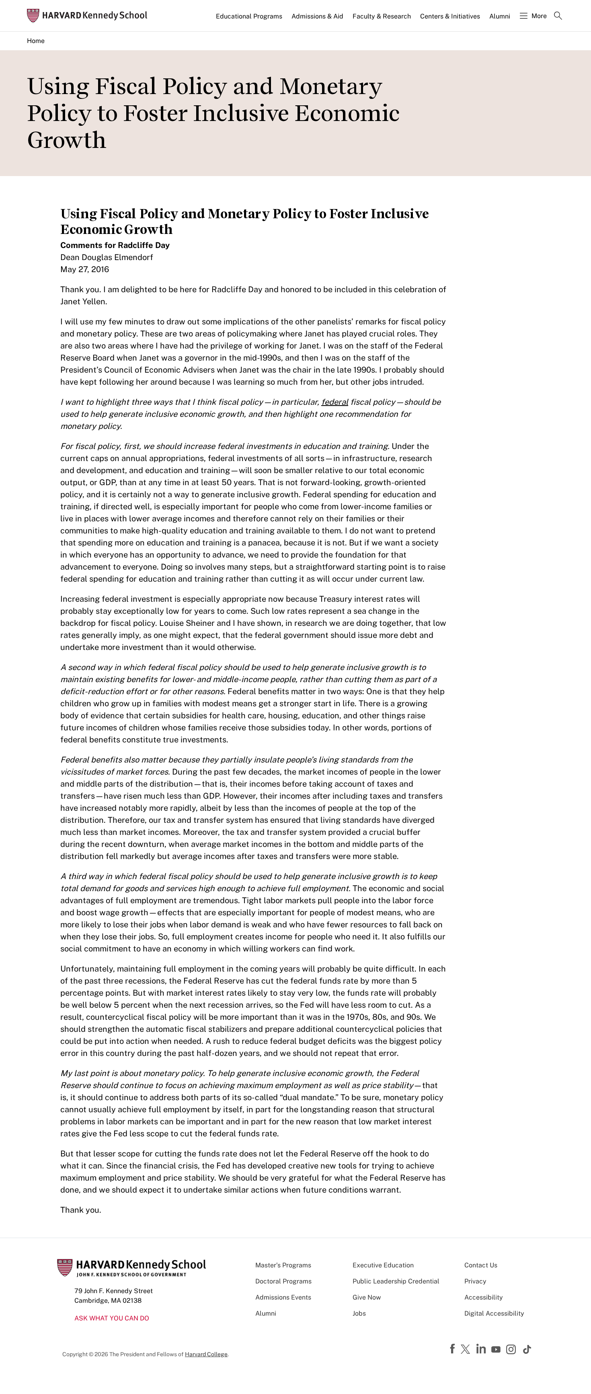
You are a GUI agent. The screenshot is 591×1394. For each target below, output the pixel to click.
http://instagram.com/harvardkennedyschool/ (512, 1350)
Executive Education (383, 1265)
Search (558, 16)
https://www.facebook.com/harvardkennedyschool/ (453, 1349)
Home (36, 41)
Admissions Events (283, 1297)
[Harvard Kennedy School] (89, 16)
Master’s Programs (283, 1265)
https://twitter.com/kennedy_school (467, 1350)
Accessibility (483, 1297)
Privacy (475, 1281)
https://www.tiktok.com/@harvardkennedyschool (527, 1349)
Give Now (367, 1297)
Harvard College (206, 1354)
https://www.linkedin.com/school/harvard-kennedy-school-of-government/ (482, 1349)
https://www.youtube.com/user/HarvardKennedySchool (497, 1349)
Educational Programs (249, 16)
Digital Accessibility (494, 1313)
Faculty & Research (382, 16)
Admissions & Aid (317, 16)
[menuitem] (249, 19)
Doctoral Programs (283, 1281)
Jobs (359, 1313)
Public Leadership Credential (396, 1281)
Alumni (499, 16)
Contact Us (480, 1265)
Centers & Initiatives (450, 16)
